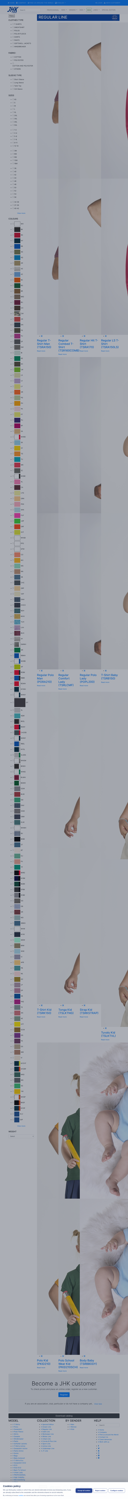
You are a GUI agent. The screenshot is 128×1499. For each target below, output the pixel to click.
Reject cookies (100, 1490)
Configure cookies (116, 1490)
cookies (20, 1495)
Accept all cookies (84, 1490)
